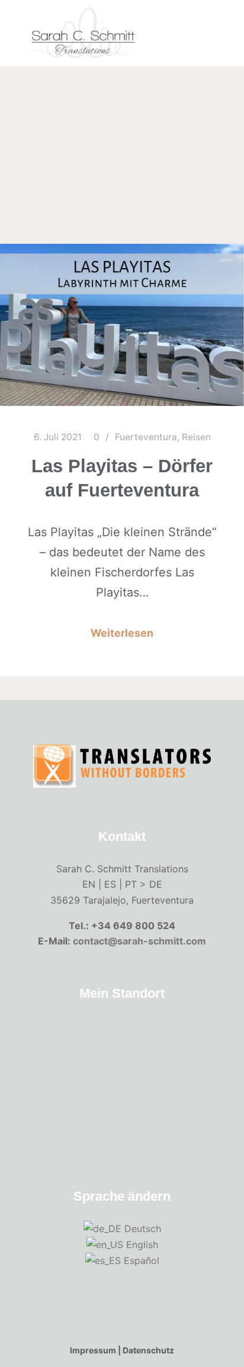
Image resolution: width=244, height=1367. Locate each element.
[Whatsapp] (212, 41)
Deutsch (141, 1228)
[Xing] (212, 8)
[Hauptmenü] (186, 49)
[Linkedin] (212, 25)
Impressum (93, 1350)
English (140, 1244)
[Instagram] (212, 58)
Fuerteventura (146, 437)
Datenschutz (148, 1350)
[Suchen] (186, 16)
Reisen (196, 437)
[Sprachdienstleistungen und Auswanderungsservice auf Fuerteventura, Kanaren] (83, 33)
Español (140, 1260)
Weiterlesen (122, 633)
